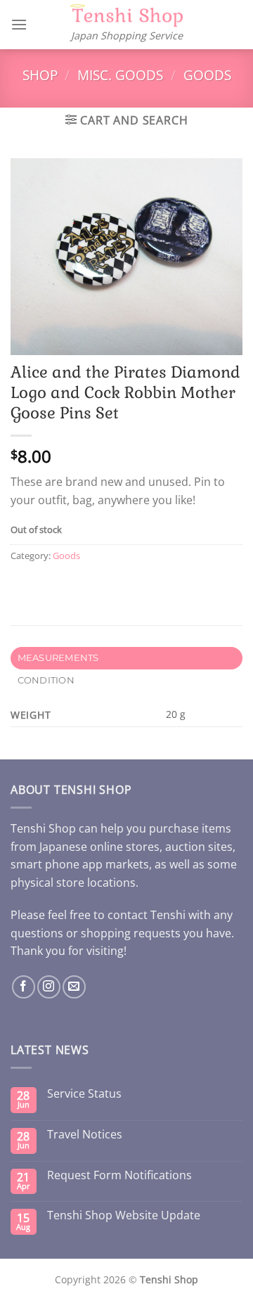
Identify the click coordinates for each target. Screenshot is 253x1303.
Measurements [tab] (58, 658)
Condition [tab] (46, 680)
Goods (207, 74)
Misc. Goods (120, 74)
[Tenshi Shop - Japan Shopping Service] (126, 15)
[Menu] (19, 24)
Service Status (84, 1093)
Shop (40, 74)
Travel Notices (84, 1134)
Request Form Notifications (119, 1175)
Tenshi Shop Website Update (123, 1215)
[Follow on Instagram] (48, 987)
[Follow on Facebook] (23, 987)
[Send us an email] (74, 987)
